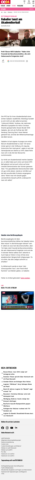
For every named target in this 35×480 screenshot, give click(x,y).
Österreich (10, 12)
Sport (8, 6)
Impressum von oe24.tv (7, 456)
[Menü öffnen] (33, 6)
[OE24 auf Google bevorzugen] (27, 61)
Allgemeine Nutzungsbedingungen (11, 440)
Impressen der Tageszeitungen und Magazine (14, 472)
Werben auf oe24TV (6, 450)
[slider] (9, 307)
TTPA (2, 474)
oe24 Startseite (5, 438)
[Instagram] (7, 428)
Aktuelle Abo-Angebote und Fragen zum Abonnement (16, 470)
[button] (17, 300)
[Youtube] (11, 428)
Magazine (20, 6)
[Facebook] (2, 428)
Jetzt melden (25, 278)
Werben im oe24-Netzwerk (8, 448)
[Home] (1, 12)
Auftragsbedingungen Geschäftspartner (12, 466)
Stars (14, 6)
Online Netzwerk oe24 (7, 433)
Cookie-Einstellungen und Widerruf (11, 446)
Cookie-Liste (4, 444)
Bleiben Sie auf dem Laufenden (10, 422)
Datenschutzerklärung (7, 442)
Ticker (3, 6)
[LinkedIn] (16, 428)
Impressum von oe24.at (7, 454)
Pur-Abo (3, 452)
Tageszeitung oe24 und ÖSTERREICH (11, 460)
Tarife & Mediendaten (7, 468)
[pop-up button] (28, 307)
